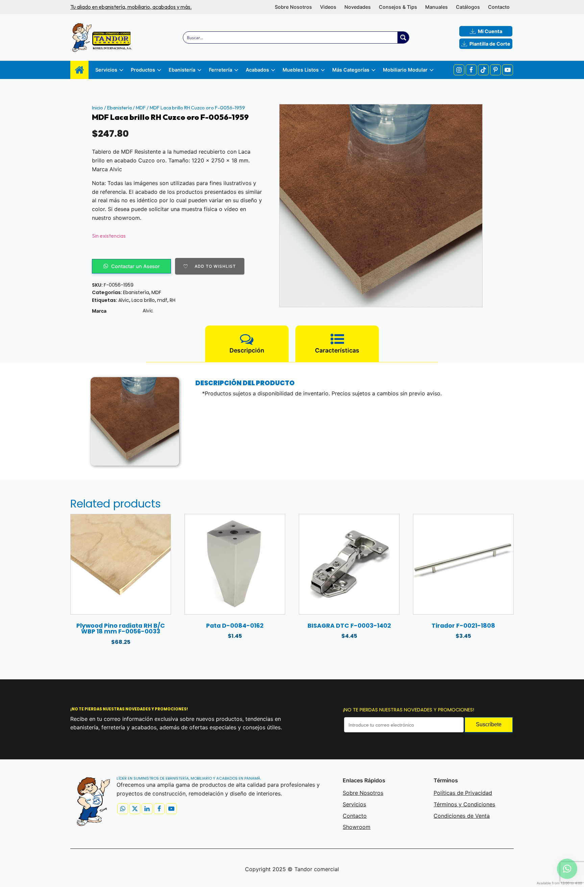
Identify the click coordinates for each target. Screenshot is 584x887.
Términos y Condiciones (464, 804)
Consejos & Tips (398, 7)
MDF (141, 108)
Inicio (97, 108)
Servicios (354, 804)
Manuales (436, 7)
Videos (328, 7)
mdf (162, 300)
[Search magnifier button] (403, 37)
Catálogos (468, 7)
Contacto (499, 7)
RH (172, 300)
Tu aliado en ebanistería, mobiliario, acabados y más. (131, 6)
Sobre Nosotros (293, 7)
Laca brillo (143, 300)
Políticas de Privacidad (463, 792)
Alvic (123, 300)
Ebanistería (119, 108)
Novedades (357, 7)
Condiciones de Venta (462, 815)
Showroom (356, 827)
